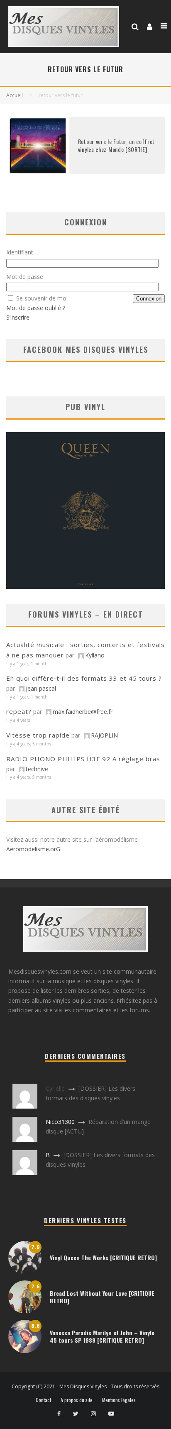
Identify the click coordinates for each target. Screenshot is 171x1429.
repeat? (19, 711)
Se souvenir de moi (42, 298)
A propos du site (77, 1399)
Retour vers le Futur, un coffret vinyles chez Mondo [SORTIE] (116, 145)
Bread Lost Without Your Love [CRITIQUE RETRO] (102, 1297)
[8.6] (25, 1351)
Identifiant (19, 252)
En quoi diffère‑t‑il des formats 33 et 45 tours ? (84, 678)
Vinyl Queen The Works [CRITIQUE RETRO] (103, 1257)
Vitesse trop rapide (38, 735)
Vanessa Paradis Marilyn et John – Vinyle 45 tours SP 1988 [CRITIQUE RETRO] (102, 1336)
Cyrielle (55, 1088)
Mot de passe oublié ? (35, 308)
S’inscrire (17, 317)
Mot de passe (24, 277)
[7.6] (25, 1311)
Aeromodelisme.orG (33, 849)
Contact (43, 1399)
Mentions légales (119, 1399)
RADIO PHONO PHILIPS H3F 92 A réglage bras (83, 759)
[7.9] (25, 1272)
